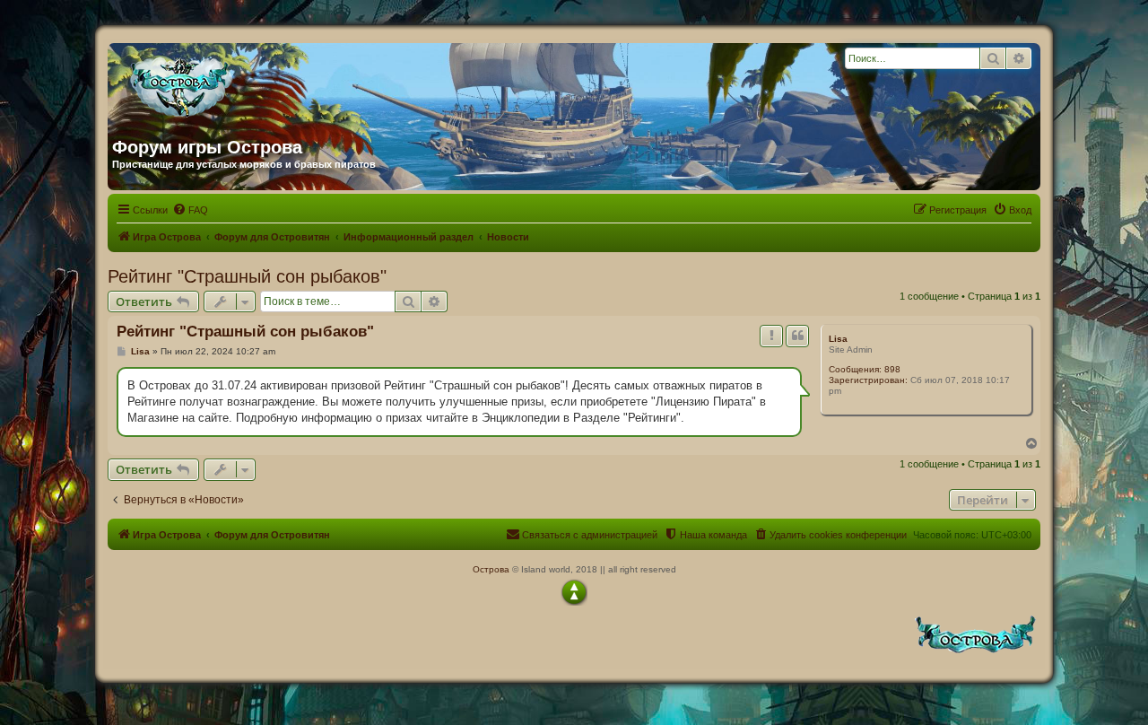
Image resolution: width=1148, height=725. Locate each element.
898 (892, 369)
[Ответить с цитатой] (797, 335)
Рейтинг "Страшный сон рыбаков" (247, 276)
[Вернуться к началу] (574, 592)
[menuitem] (190, 210)
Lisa (838, 339)
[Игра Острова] (284, 83)
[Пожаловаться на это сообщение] (771, 335)
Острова (491, 569)
